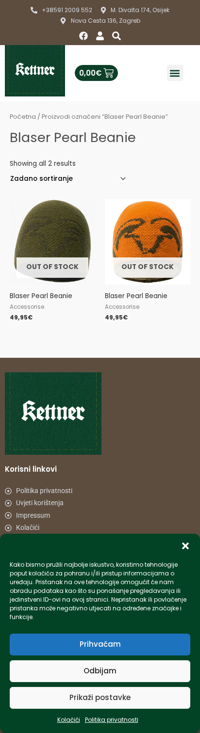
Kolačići (68, 720)
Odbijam (100, 671)
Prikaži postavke (100, 697)
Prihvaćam (100, 644)
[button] (185, 546)
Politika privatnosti (111, 720)
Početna (23, 116)
